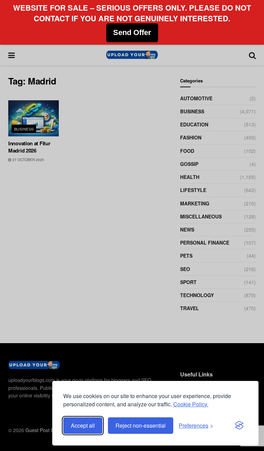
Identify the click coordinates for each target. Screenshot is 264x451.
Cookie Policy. (190, 404)
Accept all (83, 425)
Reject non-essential (141, 425)
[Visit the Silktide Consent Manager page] (239, 425)
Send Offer (132, 32)
